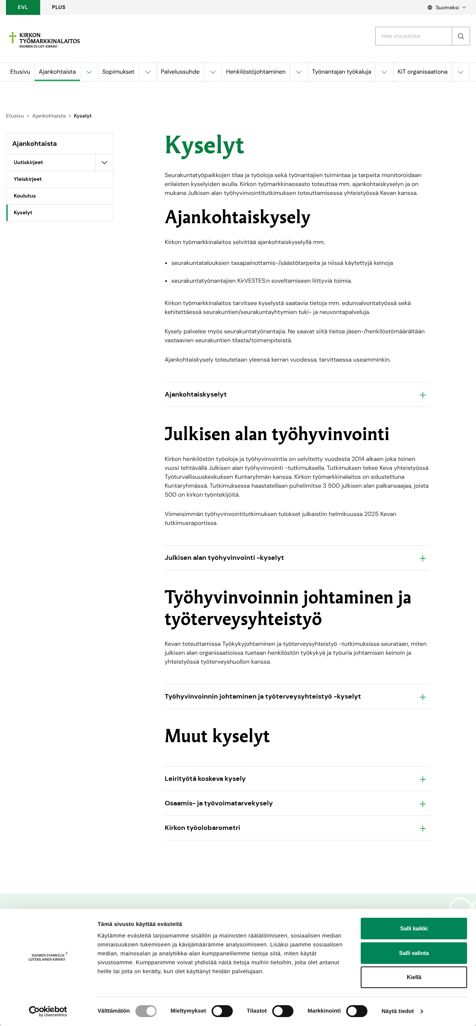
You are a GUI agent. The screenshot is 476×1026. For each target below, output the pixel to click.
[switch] (222, 1011)
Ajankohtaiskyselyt (196, 394)
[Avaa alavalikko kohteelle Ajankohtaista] (89, 72)
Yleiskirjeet (28, 179)
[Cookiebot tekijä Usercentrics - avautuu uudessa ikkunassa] (48, 1011)
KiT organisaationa (422, 72)
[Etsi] (461, 36)
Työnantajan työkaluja (341, 72)
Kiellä (414, 977)
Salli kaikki (414, 928)
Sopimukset (118, 72)
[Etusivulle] (44, 40)
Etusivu (20, 72)
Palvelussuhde (180, 72)
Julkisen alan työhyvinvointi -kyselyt (224, 557)
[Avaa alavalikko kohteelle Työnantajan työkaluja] (384, 72)
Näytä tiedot (398, 1011)
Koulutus (25, 196)
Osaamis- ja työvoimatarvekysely (219, 803)
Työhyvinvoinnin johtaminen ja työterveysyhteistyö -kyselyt (263, 696)
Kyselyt (23, 212)
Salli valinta (414, 953)
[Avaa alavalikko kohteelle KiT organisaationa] (460, 72)
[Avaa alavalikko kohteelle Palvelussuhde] (213, 72)
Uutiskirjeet (28, 162)
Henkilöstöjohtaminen (256, 72)
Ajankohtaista (57, 72)
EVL (23, 7)
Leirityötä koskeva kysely (205, 778)
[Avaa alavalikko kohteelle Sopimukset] (148, 72)
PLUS (58, 7)
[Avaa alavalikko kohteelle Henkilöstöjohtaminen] (299, 72)
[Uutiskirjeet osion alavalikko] (104, 162)
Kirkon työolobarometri (202, 827)
